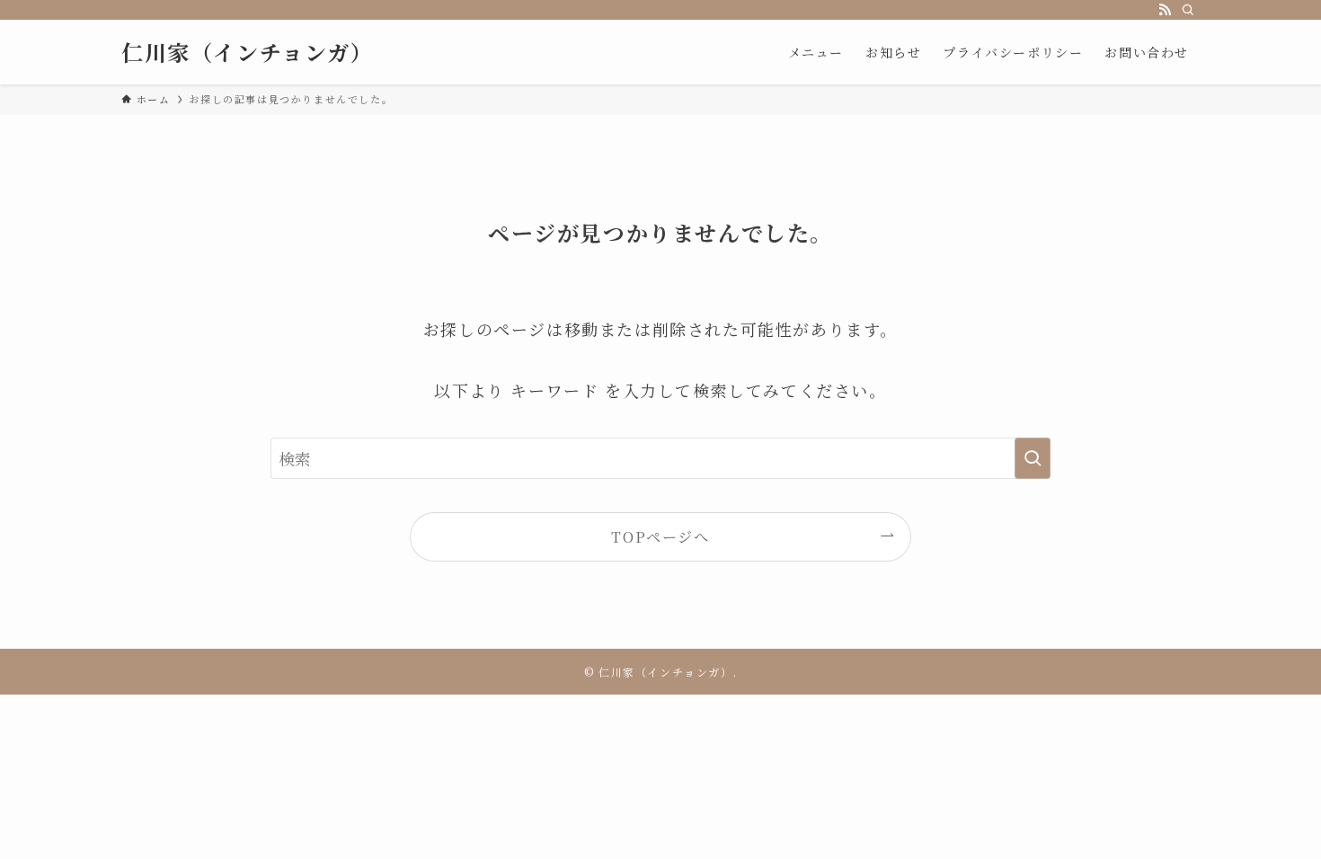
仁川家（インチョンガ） (247, 52)
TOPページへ (660, 536)
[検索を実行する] (1033, 458)
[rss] (1164, 10)
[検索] (1188, 10)
